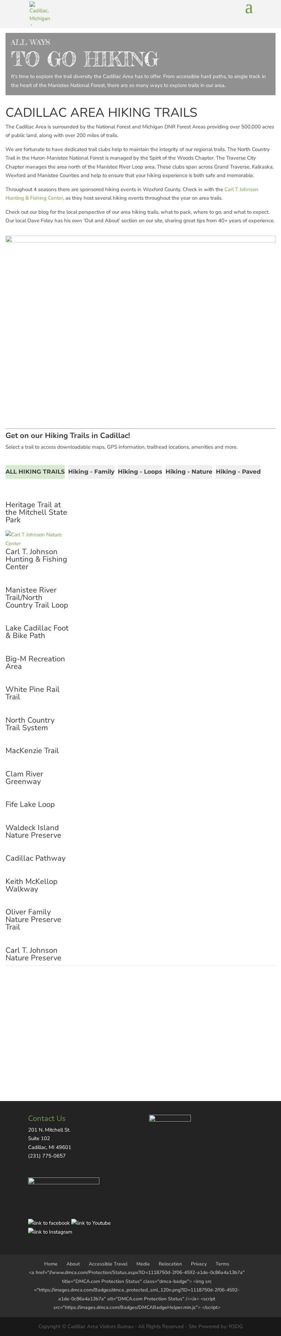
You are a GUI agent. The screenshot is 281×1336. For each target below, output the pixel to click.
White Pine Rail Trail (32, 693)
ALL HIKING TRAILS (35, 471)
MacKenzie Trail (32, 751)
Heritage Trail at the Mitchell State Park (36, 512)
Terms (222, 1264)
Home (51, 1264)
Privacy (199, 1264)
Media (143, 1264)
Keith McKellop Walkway (31, 885)
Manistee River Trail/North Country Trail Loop (36, 597)
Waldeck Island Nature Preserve (33, 831)
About (73, 1264)
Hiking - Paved (238, 471)
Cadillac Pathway (35, 858)
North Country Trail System (29, 724)
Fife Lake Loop (30, 804)
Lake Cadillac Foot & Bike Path (37, 632)
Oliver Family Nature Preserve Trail (33, 919)
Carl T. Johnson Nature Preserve (33, 954)
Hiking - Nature (189, 471)
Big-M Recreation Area (35, 663)
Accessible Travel (108, 1264)
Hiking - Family (91, 471)
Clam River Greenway (24, 778)
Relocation (170, 1264)
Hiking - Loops (140, 471)
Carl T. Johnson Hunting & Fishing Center (36, 559)
